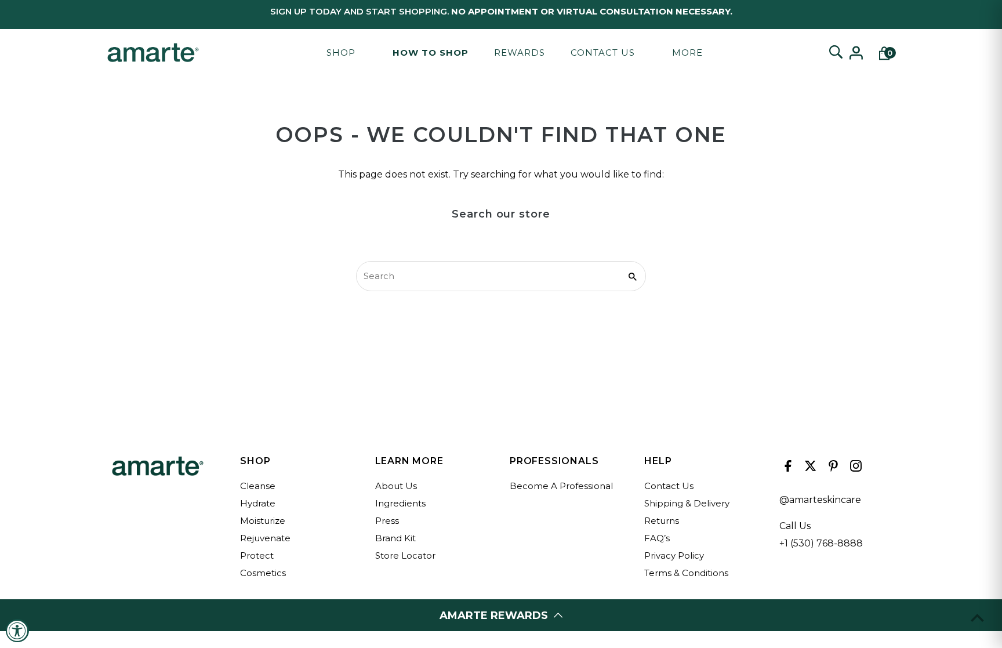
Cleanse (257, 485)
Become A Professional (561, 485)
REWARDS (519, 52)
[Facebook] (786, 468)
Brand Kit (395, 538)
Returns (661, 520)
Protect (257, 555)
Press (387, 520)
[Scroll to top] (977, 617)
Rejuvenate (265, 538)
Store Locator (405, 555)
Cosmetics (263, 572)
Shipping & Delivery (686, 503)
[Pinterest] (832, 468)
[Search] (835, 52)
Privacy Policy (674, 555)
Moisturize (262, 520)
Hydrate (257, 503)
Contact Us (603, 52)
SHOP (340, 52)
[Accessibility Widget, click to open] (17, 630)
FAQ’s (657, 538)
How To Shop (431, 52)
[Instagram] (854, 468)
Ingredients (400, 503)
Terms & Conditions (686, 572)
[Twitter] (809, 468)
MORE (687, 52)
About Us (396, 485)
